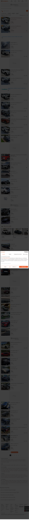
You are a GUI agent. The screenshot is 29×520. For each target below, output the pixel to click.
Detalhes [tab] (10, 254)
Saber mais (14, 266)
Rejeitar (5, 266)
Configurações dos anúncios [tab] (18, 254)
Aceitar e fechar (24, 266)
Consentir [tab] (3, 254)
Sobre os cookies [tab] (25, 254)
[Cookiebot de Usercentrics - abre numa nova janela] (24, 252)
